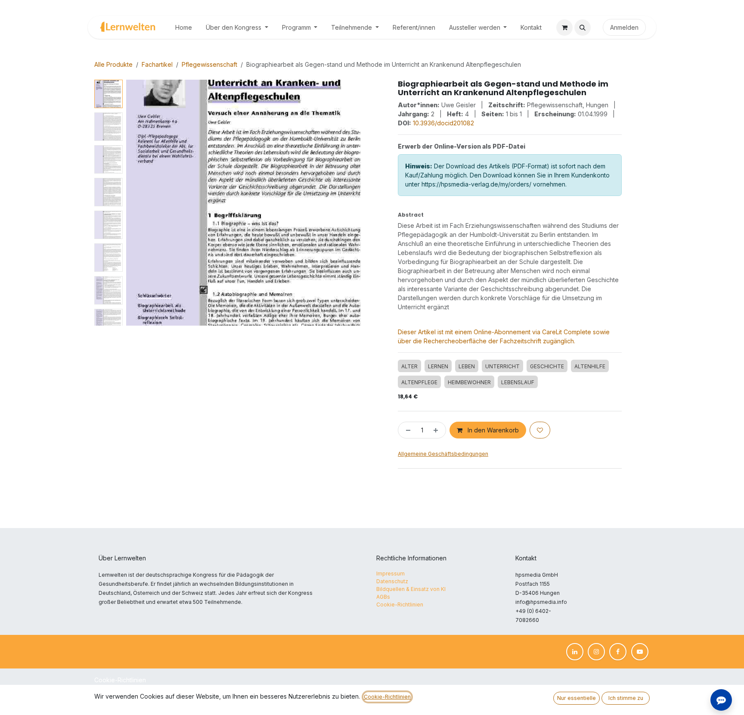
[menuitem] (183, 27)
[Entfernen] (406, 430)
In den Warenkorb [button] (492, 430)
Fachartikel (157, 64)
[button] (582, 27)
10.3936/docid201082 (443, 123)
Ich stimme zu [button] (625, 698)
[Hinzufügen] (437, 430)
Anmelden (624, 27)
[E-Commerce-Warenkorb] (564, 27)
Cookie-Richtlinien (120, 680)
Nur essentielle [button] (576, 698)
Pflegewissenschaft (209, 64)
